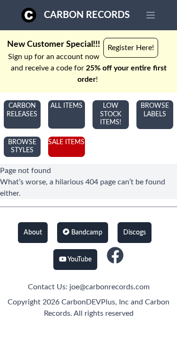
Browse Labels (155, 110)
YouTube (79, 259)
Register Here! (131, 48)
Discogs (134, 232)
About (33, 232)
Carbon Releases (22, 110)
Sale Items (66, 142)
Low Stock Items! (110, 114)
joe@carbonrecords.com (109, 287)
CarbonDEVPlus (88, 302)
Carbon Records (87, 15)
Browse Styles (22, 146)
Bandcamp (85, 232)
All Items (67, 106)
